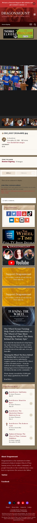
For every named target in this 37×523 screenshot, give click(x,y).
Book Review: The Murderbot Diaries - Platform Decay (16, 413)
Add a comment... (9, 200)
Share (9, 173)
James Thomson (15, 394)
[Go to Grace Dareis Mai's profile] (6, 424)
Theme (7, 507)
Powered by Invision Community (18, 511)
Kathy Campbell (15, 440)
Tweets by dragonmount (9, 478)
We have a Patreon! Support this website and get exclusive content (17, 4)
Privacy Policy (15, 507)
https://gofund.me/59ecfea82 (18, 376)
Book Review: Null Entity (17, 392)
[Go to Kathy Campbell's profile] (6, 434)
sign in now (4, 189)
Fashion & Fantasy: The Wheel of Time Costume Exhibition (17, 436)
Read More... (8, 379)
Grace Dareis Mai (16, 427)
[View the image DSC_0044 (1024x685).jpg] (7, 122)
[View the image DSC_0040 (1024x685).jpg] (20, 122)
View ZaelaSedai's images (15, 142)
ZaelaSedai (12, 138)
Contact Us (23, 507)
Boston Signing (8, 162)
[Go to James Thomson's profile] (6, 393)
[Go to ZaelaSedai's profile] (4, 139)
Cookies (29, 507)
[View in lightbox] (18, 77)
